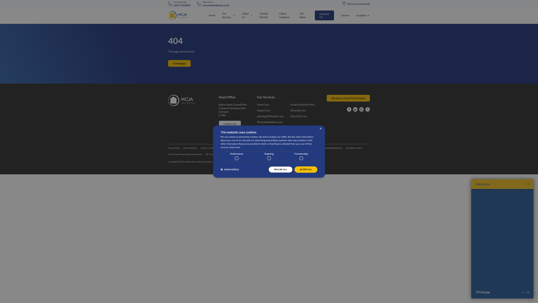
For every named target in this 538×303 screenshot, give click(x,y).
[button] (230, 169)
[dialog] (269, 151)
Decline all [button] (280, 169)
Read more (234, 147)
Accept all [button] (306, 169)
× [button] (320, 129)
